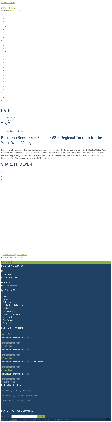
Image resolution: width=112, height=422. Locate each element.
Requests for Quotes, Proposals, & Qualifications (24, 89)
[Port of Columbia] (10, 8)
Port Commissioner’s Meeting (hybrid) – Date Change (22, 362)
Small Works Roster (13, 87)
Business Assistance (13, 62)
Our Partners (11, 76)
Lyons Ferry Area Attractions (18, 51)
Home (5, 296)
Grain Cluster (11, 81)
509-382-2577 (15, 10)
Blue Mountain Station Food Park (18, 46)
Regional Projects (12, 79)
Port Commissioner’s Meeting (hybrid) (16, 338)
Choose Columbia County (15, 65)
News (5, 299)
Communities (11, 68)
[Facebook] (11, 262)
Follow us (5, 262)
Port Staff (9, 38)
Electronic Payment (13, 98)
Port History (10, 32)
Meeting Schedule (15, 27)
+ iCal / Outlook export (14, 257)
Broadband (10, 59)
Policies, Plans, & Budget (15, 29)
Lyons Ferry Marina (13, 48)
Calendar (8, 100)
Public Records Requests (15, 95)
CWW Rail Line (11, 54)
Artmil (14, 419)
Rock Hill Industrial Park (15, 43)
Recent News (11, 18)
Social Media (11, 35)
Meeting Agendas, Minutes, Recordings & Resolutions (28, 24)
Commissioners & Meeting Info (17, 21)
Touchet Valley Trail (13, 70)
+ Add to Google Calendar (15, 254)
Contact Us (8, 323)
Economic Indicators (13, 73)
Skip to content (8, 2)
